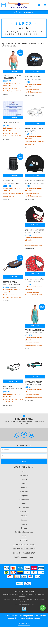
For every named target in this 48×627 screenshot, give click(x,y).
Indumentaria (24, 500)
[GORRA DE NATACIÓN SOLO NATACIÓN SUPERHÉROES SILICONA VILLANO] (35, 214)
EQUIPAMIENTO (24, 475)
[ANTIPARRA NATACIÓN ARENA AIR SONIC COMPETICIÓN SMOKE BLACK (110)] (13, 367)
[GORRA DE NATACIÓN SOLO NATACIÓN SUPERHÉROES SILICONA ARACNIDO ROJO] (35, 263)
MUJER (27, 348)
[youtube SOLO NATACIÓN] (31, 435)
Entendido (24, 623)
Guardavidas (24, 508)
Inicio (24, 471)
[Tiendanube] (24, 592)
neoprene (24, 495)
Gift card (24, 528)
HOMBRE (5, 94)
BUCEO (24, 516)
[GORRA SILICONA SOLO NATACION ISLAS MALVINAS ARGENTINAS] (35, 59)
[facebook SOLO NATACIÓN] (24, 435)
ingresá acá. (24, 601)
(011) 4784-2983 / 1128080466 (24, 549)
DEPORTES (24, 540)
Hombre (24, 479)
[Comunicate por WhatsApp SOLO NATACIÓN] (43, 608)
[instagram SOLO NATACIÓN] (16, 435)
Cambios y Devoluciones (24, 532)
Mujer (24, 483)
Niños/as (24, 487)
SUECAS (27, 147)
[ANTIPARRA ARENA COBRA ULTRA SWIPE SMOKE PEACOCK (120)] (35, 365)
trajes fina (24, 491)
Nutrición (24, 524)
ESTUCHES (6, 300)
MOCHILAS (6, 199)
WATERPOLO (24, 512)
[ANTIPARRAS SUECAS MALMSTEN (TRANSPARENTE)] (35, 111)
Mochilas (24, 504)
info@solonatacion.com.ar (24, 557)
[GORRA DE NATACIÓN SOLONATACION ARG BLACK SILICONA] (35, 163)
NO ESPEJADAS (7, 405)
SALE (24, 536)
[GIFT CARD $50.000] (13, 108)
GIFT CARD (6, 139)
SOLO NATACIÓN (29, 95)
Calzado (24, 520)
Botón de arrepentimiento (24, 605)
